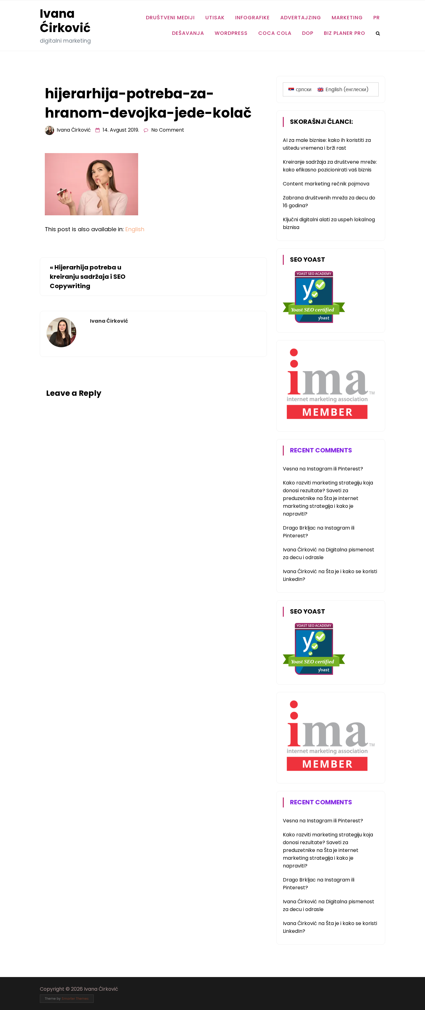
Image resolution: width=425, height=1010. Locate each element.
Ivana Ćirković (65, 20)
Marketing (347, 17)
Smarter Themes (75, 998)
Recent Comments (321, 450)
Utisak (215, 17)
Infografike (252, 17)
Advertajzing (300, 17)
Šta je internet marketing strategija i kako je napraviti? (320, 506)
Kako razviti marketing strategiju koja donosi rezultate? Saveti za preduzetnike (328, 490)
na (295, 468)
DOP (307, 33)
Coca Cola (275, 33)
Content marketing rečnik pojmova (326, 183)
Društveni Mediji (170, 17)
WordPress (231, 33)
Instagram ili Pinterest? (335, 468)
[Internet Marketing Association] (329, 420)
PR (376, 17)
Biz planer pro (344, 33)
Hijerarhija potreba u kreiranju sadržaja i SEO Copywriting (87, 276)
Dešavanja (188, 33)
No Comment (167, 129)
